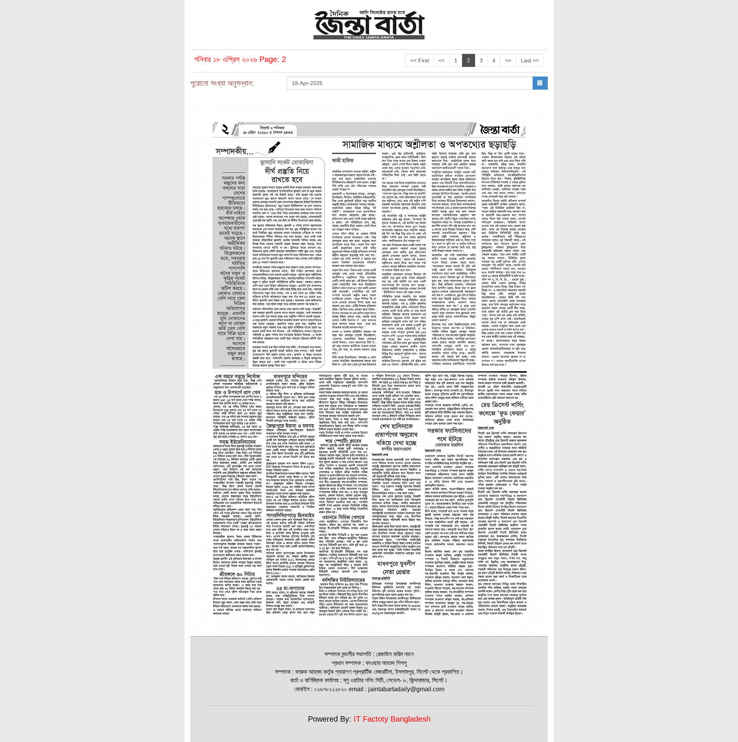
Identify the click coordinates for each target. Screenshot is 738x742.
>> (508, 60)
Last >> (530, 60)
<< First (420, 60)
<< (442, 60)
